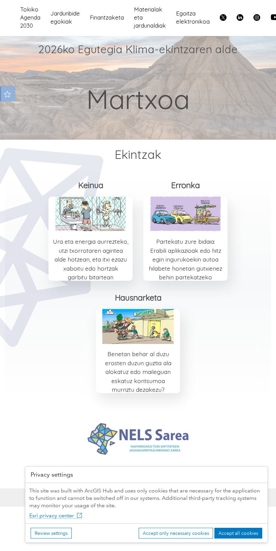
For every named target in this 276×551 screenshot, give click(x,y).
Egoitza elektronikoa (193, 17)
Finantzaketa (107, 17)
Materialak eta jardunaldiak (150, 17)
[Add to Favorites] (7, 94)
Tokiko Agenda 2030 (30, 17)
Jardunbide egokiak (65, 17)
